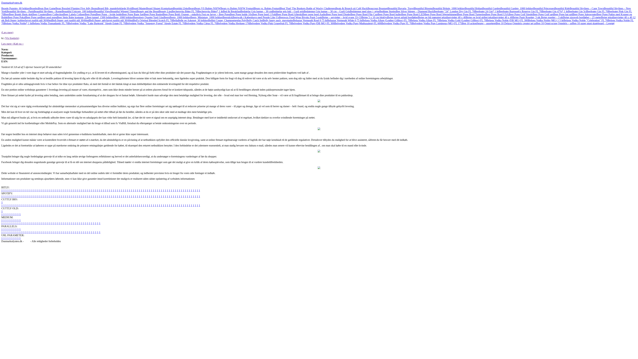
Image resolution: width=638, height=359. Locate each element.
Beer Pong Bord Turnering (471, 14)
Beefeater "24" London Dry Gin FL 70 (454, 11)
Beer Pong (90, 14)
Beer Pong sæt (33, 17)
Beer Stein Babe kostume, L (72, 17)
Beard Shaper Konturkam (159, 8)
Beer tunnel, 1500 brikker (100, 17)
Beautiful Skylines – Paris (20, 11)
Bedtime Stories (387, 11)
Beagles (34, 8)
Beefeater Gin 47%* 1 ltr (555, 11)
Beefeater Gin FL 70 (597, 11)
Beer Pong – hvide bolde (109, 14)
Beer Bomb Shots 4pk (20, 14)
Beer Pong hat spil (563, 14)
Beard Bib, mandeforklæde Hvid (115, 8)
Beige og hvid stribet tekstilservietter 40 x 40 (489, 17)
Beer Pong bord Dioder (338, 14)
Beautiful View (102, 11)
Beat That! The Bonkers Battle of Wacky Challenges (307, 8)
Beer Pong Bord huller (389, 14)
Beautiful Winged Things (123, 11)
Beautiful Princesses (543, 8)
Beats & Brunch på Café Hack (351, 8)
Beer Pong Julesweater (585, 14)
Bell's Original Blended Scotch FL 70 (152, 20)
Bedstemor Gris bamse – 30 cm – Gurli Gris (327, 11)
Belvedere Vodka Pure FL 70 (396, 23)
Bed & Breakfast (232, 11)
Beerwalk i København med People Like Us (255, 17)
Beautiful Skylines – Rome (48, 11)
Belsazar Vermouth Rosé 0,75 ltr (310, 20)
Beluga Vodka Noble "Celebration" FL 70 (586, 20)
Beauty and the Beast (148, 11)
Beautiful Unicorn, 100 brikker (78, 11)
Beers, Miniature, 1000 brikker (206, 17)
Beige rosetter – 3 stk (552, 17)
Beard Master (139, 8)
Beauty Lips (165, 11)
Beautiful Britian (473, 8)
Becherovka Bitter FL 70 (185, 11)
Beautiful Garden (491, 8)
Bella (175, 20)
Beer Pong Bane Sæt (133, 14)
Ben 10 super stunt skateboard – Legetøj (593, 23)
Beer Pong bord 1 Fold (264, 14)
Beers (167, 17)
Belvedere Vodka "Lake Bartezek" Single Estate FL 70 (97, 23)
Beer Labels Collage (74, 14)
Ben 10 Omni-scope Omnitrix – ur (554, 23)
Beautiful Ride (562, 8)
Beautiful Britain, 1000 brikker (449, 8)
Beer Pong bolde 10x (241, 14)
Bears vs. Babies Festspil (267, 8)
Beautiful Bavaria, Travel (401, 8)
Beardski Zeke (180, 8)
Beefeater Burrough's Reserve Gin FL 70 (520, 11)
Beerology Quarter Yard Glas (148, 17)
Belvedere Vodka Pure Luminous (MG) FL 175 (437, 23)
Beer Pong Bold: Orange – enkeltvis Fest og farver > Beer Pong (196, 14)
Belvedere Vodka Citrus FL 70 (201, 23)
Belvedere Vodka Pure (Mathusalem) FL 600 (357, 23)
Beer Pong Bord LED (413, 14)
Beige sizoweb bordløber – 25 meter (582, 17)
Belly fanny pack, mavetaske (278, 20)
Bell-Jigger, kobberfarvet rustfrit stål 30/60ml (28, 20)
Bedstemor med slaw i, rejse (364, 11)
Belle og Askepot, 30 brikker (193, 20)
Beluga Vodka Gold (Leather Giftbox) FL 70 (462, 20)
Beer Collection (55, 14)
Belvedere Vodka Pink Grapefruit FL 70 (270, 23)
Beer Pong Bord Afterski (289, 14)
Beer (6, 14)
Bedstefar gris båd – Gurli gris (288, 11)
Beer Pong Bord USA (497, 14)
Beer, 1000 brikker (123, 17)
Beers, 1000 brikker (180, 17)
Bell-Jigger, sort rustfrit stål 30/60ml (70, 20)
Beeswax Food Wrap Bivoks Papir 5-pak (300, 17)
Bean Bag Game (46, 8)
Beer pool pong (49, 17)
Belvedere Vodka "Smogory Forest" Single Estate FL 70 (155, 23)
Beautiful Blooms (423, 8)
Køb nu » (19, 43)
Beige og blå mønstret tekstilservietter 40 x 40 (442, 17)
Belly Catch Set (254, 20)
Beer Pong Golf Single (521, 14)
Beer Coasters (39, 14)
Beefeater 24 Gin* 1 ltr (487, 11)
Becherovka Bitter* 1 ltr (210, 11)
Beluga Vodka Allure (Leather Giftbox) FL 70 (386, 20)
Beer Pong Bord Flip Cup (364, 14)
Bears (191, 8)
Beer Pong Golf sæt (543, 14)
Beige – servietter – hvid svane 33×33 (342, 17)
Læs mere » (7, 43)
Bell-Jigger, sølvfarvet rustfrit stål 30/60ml (111, 20)
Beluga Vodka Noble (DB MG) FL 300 (507, 20)
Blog (27, 241)
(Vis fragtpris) (12, 38)
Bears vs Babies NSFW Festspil (237, 8)
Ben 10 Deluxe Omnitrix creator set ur (516, 23)
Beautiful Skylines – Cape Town (587, 8)
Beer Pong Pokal (16, 17)
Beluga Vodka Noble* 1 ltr (18, 23)
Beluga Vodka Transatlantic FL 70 (50, 23)
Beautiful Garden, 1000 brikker (516, 8)
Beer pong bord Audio (314, 14)
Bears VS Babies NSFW (207, 8)
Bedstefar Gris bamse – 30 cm (256, 11)
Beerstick (227, 17)
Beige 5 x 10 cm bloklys (374, 17)
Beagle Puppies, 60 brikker (15, 8)
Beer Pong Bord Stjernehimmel (441, 14)
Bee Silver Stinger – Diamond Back (415, 11)
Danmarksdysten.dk (11, 2)
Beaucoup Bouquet (378, 8)
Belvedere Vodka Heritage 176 (233, 23)
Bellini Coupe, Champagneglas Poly (227, 20)
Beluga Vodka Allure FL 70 (424, 20)
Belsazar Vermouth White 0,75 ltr (344, 20)
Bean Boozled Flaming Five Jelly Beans (76, 8)
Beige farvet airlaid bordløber (402, 17)
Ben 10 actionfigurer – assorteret (479, 23)
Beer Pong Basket (153, 14)
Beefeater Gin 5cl (577, 11)
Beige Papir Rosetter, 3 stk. (527, 17)
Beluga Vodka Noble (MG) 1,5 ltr (546, 20)
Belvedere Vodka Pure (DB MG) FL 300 (312, 23)
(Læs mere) (7, 32)
